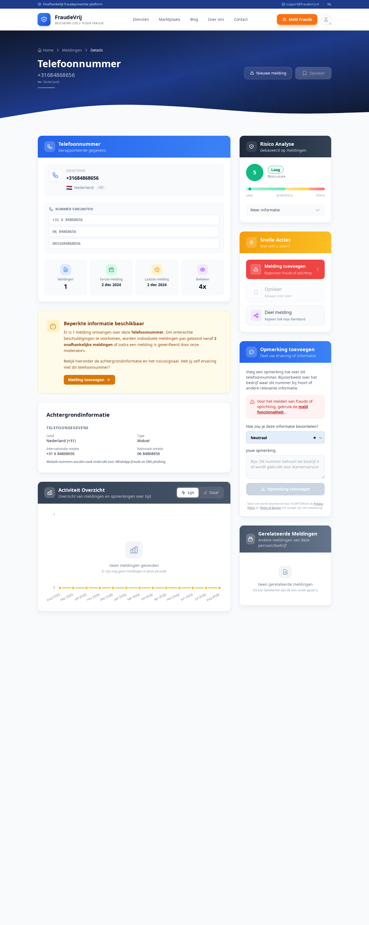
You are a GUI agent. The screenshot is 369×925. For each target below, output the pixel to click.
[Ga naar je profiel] (326, 19)
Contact (241, 19)
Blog (194, 19)
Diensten (141, 19)
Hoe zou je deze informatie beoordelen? (282, 426)
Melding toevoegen (86, 379)
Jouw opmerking (261, 450)
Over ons (216, 19)
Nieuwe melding (271, 73)
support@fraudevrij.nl (302, 4)
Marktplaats (169, 19)
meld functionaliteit (282, 409)
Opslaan (317, 73)
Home (48, 50)
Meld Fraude (300, 19)
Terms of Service (270, 508)
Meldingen (72, 50)
